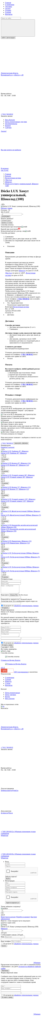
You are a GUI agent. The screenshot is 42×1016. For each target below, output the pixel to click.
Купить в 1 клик (7, 223)
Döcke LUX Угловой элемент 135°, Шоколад (17, 501)
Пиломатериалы (11, 124)
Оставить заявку (7, 645)
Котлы (7, 697)
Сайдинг (8, 127)
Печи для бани (10, 695)
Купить (4, 946)
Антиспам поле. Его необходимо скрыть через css (19, 601)
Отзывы (8, 10)
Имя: (2, 937)
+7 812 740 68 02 (7, 114)
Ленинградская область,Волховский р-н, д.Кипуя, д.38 (12, 74)
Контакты (8, 14)
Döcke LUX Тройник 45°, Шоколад (14, 453)
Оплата (8, 8)
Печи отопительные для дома (16, 122)
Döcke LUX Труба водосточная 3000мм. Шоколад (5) (20, 571)
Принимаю (5, 970)
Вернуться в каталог (8, 917)
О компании (9, 5)
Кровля (8, 126)
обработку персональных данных (26, 606)
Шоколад (22, 271)
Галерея (8, 12)
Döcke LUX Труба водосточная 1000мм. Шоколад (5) (20, 557)
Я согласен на (21, 606)
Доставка (8, 6)
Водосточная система (21, 307)
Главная (8, 3)
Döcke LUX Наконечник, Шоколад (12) (15, 543)
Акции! (3, 131)
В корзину (5, 459)
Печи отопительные (12, 693)
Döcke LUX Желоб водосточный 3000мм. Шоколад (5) (21, 515)
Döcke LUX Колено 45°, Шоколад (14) (15, 465)
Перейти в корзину (23, 917)
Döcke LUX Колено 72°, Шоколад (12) (15, 489)
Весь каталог (10, 698)
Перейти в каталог (8, 447)
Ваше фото (5, 595)
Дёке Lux (8, 273)
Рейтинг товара (6, 208)
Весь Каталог (10, 120)
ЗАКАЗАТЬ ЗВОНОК (21, 443)
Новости (8, 681)
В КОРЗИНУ (6, 216)
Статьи (7, 683)
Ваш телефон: (6, 941)
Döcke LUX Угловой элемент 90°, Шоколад (17, 477)
